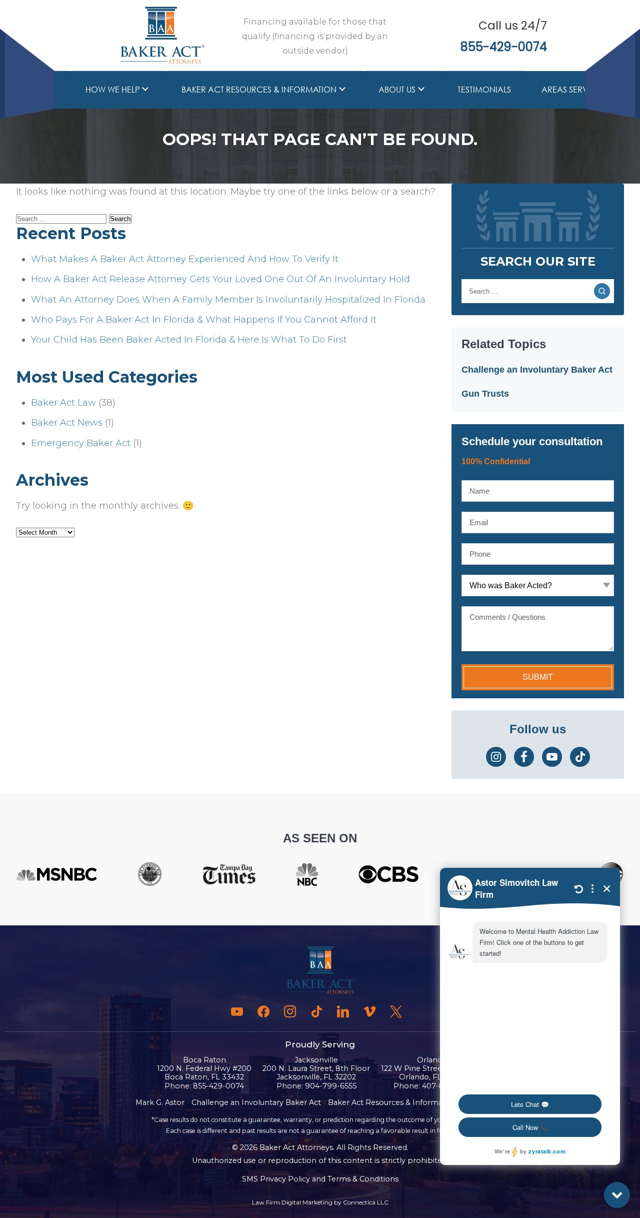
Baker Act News (66, 422)
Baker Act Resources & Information (259, 89)
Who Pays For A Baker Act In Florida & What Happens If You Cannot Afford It (203, 319)
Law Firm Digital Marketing (292, 1202)
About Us (397, 89)
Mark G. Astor (160, 1102)
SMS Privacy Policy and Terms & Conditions (320, 1178)
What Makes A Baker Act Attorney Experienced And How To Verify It (184, 259)
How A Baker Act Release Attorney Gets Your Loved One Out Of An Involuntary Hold (220, 279)
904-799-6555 (330, 1085)
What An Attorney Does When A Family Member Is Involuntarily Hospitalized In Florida (228, 299)
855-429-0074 (503, 47)
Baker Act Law (63, 402)
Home (42, 89)
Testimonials (484, 89)
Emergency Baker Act (80, 443)
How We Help (113, 89)
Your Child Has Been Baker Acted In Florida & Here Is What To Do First (189, 339)
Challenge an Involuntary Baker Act (537, 370)
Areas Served (570, 89)
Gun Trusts (485, 394)
